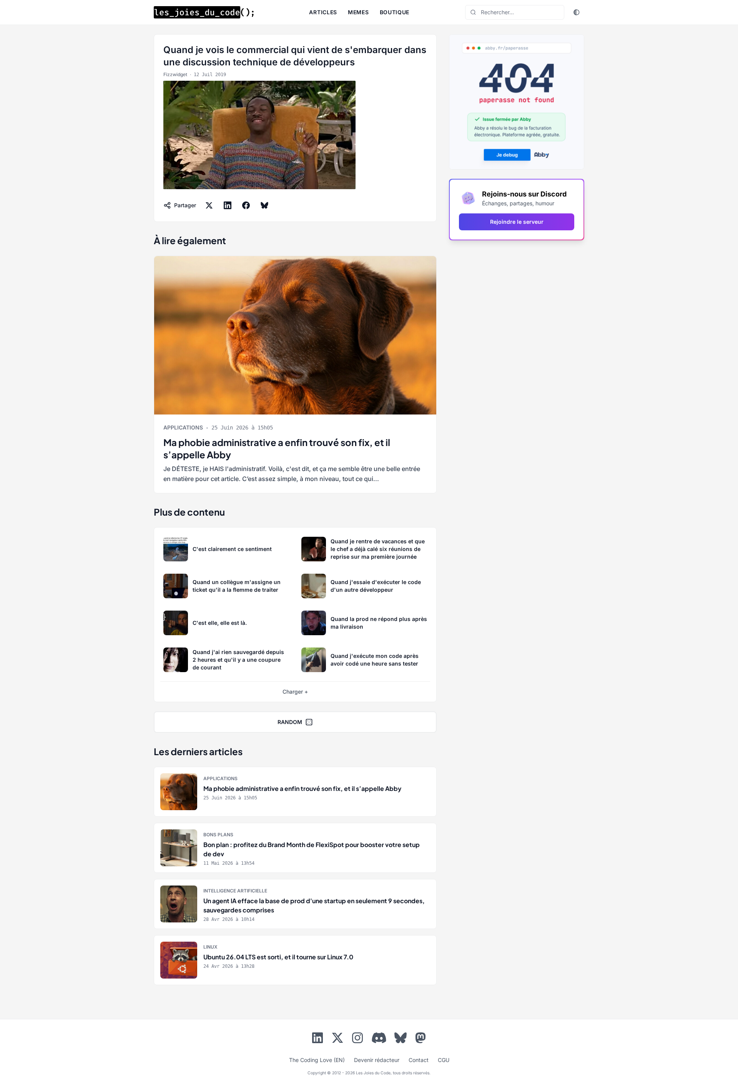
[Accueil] (204, 12)
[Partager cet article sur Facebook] (246, 205)
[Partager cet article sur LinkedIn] (227, 205)
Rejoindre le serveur (517, 221)
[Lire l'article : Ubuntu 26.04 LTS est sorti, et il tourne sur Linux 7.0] (295, 960)
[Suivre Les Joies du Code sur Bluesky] (400, 1039)
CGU (443, 1060)
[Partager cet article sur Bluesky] (264, 205)
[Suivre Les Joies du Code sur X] (337, 1039)
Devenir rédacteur (376, 1060)
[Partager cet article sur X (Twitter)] (209, 205)
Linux (210, 947)
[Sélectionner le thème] (576, 12)
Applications (183, 427)
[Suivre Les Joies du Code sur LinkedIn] (317, 1039)
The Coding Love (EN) (317, 1060)
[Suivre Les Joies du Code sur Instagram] (357, 1039)
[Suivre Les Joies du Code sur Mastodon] (420, 1039)
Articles (323, 12)
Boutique (395, 12)
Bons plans (218, 834)
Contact (419, 1060)
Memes (358, 12)
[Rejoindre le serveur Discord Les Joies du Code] (379, 1037)
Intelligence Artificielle (235, 891)
